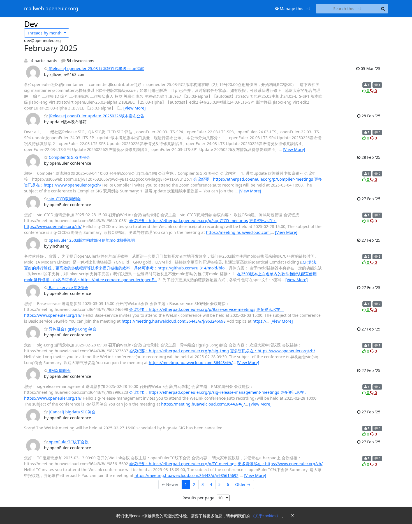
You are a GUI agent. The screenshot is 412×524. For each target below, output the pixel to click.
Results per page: (199, 497)
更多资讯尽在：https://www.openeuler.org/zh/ (272, 350)
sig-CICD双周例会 (64, 198)
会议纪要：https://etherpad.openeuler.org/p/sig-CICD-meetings (188, 220)
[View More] (134, 108)
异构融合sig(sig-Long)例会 (72, 329)
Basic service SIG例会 (68, 287)
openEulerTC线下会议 (68, 441)
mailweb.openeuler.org (51, 8)
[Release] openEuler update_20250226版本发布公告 (96, 115)
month (45, 33)
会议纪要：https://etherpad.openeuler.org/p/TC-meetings (183, 463)
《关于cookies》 (266, 515)
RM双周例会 (59, 370)
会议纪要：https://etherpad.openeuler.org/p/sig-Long (179, 350)
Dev (31, 23)
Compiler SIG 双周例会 (69, 157)
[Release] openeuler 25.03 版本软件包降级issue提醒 (96, 68)
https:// (259, 321)
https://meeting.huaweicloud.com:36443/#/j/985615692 (187, 475)
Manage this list (294, 8)
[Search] (383, 8)
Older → (243, 484)
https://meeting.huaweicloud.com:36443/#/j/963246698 (174, 321)
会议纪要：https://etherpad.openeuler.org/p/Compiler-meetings (253, 179)
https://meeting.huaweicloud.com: (238, 232)
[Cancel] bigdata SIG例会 (71, 411)
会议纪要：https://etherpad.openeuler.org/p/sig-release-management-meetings (204, 392)
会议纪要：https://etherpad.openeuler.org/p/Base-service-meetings (192, 309)
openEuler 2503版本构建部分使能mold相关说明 (91, 240)
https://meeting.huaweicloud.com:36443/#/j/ (191, 362)
